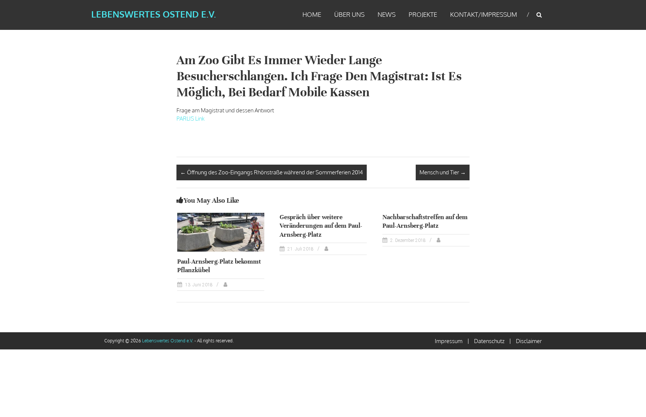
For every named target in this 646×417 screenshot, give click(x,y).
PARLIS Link (190, 118)
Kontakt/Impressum (483, 14)
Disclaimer (529, 341)
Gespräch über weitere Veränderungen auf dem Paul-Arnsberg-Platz (321, 226)
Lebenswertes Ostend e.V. (153, 14)
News (387, 14)
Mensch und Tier (442, 172)
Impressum (448, 341)
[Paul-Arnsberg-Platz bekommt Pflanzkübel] (220, 231)
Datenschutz (489, 341)
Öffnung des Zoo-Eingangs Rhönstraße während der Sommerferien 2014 (271, 172)
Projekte (423, 14)
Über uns (349, 14)
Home (311, 14)
